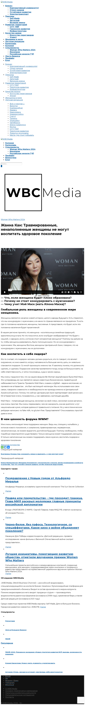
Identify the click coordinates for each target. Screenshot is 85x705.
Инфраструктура (18, 31)
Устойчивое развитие (20, 12)
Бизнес (8, 6)
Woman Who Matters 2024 (22, 50)
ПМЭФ (7, 639)
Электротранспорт (19, 14)
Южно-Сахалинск (18, 125)
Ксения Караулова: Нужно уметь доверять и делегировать (30, 663)
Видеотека (10, 158)
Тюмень (13, 118)
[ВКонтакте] (8, 447)
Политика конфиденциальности (20, 693)
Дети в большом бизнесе (15, 630)
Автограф (14, 20)
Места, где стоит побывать (22, 135)
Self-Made (15, 18)
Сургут (13, 116)
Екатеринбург (16, 108)
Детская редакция (14, 41)
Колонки (9, 46)
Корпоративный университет (24, 8)
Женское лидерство (10, 445)
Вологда (13, 106)
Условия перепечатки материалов (21, 691)
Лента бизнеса (12, 56)
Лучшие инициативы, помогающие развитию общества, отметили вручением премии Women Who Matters (41, 557)
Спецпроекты (12, 48)
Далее (8, 491)
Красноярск (15, 112)
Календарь (10, 44)
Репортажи (10, 621)
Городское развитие (20, 29)
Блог (7, 60)
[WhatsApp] (2, 447)
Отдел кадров (17, 10)
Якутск (13, 127)
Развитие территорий (16, 25)
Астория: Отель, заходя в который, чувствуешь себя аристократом (34, 672)
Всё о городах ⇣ (17, 104)
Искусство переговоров (22, 35)
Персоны (9, 16)
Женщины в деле (14, 39)
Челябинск (15, 123)
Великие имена (17, 23)
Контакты (9, 697)
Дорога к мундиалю (19, 133)
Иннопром (15, 52)
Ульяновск (15, 121)
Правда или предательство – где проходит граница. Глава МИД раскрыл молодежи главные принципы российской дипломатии (44, 501)
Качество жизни (13, 33)
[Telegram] (5, 447)
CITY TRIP (14, 27)
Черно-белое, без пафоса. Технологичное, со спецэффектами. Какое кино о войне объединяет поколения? (42, 527)
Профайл (9, 58)
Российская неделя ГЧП (22, 54)
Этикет (13, 37)
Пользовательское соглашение (19, 695)
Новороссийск (17, 114)
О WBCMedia (11, 689)
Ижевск (13, 110)
